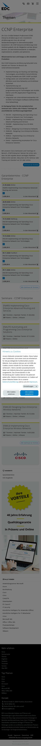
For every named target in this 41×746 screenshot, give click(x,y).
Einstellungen (28, 386)
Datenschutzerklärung (10, 382)
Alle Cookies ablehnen (11, 393)
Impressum (33, 382)
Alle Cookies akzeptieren (29, 393)
